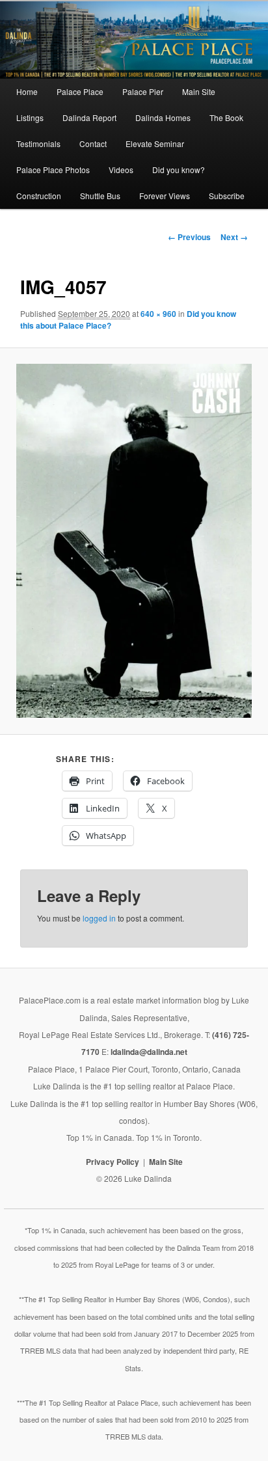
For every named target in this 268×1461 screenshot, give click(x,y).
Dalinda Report (89, 117)
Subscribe (227, 195)
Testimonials (38, 143)
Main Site (198, 91)
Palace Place (80, 91)
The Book (226, 117)
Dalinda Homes (163, 117)
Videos (121, 169)
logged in (99, 917)
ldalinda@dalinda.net (149, 1052)
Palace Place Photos (53, 169)
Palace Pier (142, 91)
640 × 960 (158, 314)
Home (27, 91)
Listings (30, 117)
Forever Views (164, 195)
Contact (93, 143)
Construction (38, 195)
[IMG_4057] (134, 541)
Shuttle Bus (100, 195)
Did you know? (178, 169)
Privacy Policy (112, 1161)
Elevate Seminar (155, 143)
